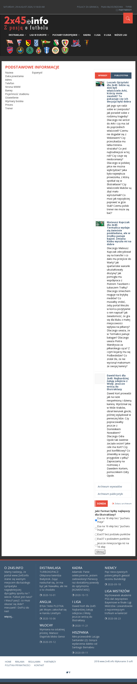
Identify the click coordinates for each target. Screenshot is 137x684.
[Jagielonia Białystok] (28, 43)
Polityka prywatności (17, 665)
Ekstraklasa (16, 34)
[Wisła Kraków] (38, 50)
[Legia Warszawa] (56, 43)
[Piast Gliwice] (65, 43)
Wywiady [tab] (102, 75)
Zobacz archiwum (123, 503)
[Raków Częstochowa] (10, 50)
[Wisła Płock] (46, 50)
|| (124, 9)
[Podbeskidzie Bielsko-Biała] (76, 43)
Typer (129, 6)
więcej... (8, 616)
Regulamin (34, 661)
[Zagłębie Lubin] (55, 50)
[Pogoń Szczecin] (86, 43)
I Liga (97, 34)
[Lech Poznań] (36, 43)
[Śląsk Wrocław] (65, 50)
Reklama (19, 661)
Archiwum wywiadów (110, 486)
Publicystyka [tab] (121, 75)
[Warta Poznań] (29, 50)
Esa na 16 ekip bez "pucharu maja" (113, 527)
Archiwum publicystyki (110, 494)
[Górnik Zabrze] (19, 43)
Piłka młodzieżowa (112, 6)
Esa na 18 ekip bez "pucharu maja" (113, 519)
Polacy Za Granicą (87, 6)
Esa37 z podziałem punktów (113, 538)
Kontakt (39, 665)
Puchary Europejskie (64, 34)
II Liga (107, 34)
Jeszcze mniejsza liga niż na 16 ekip (113, 544)
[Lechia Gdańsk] (45, 43)
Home (8, 661)
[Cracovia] (9, 43)
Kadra (87, 34)
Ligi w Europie (38, 34)
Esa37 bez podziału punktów (113, 534)
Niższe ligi (121, 34)
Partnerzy (50, 661)
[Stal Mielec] (20, 50)
